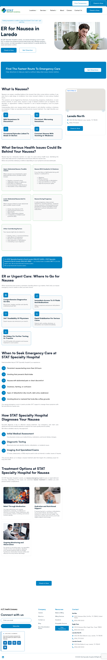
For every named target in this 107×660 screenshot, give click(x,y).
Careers (69, 10)
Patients (53, 10)
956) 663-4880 (26, 261)
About (62, 10)
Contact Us (78, 10)
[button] (67, 110)
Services (43, 10)
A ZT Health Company (9, 609)
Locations (32, 10)
